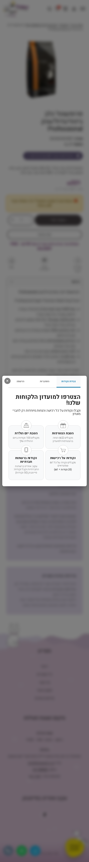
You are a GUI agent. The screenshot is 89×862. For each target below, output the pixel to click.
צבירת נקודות (68, 381)
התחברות (44, 381)
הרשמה (20, 381)
